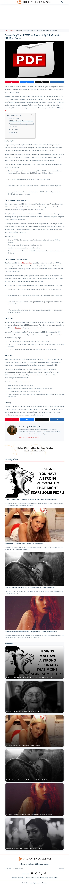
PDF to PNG (14, 129)
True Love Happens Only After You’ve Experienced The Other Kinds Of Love (29, 587)
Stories (12, 30)
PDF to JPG (13, 127)
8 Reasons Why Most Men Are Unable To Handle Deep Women (24, 848)
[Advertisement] (34, 16)
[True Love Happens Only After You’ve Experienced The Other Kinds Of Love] (34, 569)
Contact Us (21, 878)
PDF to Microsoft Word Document (21, 121)
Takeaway (13, 132)
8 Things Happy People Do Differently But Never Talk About (23, 711)
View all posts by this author (29, 437)
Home (6, 30)
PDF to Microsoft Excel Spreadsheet (22, 124)
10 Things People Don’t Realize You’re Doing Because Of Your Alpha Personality (31, 631)
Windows (18, 328)
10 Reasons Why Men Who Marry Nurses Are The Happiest (24, 543)
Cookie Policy (53, 878)
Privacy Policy (44, 878)
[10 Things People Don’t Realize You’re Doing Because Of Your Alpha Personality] (34, 613)
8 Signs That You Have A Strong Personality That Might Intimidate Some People (31, 499)
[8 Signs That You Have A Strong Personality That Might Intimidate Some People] (34, 480)
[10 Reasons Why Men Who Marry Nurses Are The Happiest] (34, 525)
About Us (14, 878)
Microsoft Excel (27, 263)
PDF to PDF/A (14, 118)
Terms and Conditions (32, 878)
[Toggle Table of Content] (32, 115)
